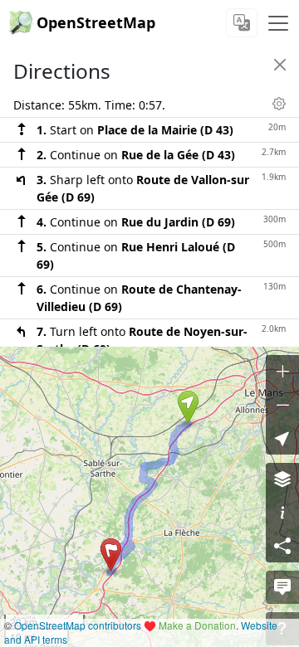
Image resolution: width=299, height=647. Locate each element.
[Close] (279, 64)
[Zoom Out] (282, 404)
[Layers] (282, 479)
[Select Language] (241, 22)
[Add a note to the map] (282, 587)
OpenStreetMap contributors (77, 625)
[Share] (282, 545)
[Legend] (282, 512)
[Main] (278, 23)
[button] (188, 407)
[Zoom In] (282, 371)
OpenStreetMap (96, 22)
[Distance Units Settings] (279, 104)
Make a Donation (197, 625)
